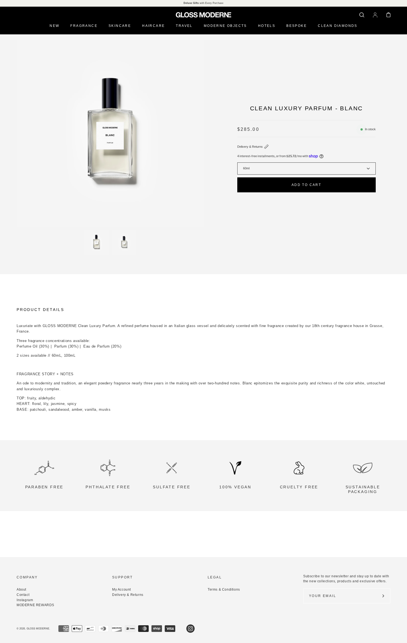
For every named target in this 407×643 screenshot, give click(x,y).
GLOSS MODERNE (38, 628)
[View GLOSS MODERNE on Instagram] (190, 628)
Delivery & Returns (250, 146)
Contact (23, 595)
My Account (121, 589)
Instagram (25, 600)
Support (122, 577)
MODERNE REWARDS (35, 605)
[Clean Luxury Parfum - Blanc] (96, 242)
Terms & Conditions (224, 589)
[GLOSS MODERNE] (203, 14)
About (21, 589)
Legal (215, 577)
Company (27, 577)
